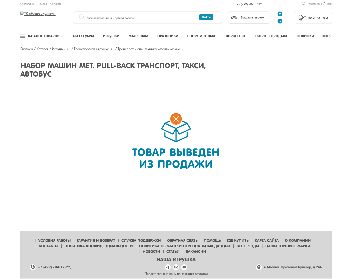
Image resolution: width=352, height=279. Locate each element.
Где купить (238, 240)
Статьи (173, 251)
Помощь (42, 4)
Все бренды (248, 246)
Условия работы (54, 240)
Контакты (55, 4)
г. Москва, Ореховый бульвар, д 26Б (293, 267)
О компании (27, 4)
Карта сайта (267, 240)
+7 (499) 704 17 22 (249, 4)
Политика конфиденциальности (98, 246)
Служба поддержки (141, 240)
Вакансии (196, 251)
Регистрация (315, 4)
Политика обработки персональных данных (184, 246)
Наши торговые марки (287, 246)
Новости (151, 251)
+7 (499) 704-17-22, (54, 267)
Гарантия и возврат (96, 240)
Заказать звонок (252, 17)
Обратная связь (182, 240)
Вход (329, 4)
